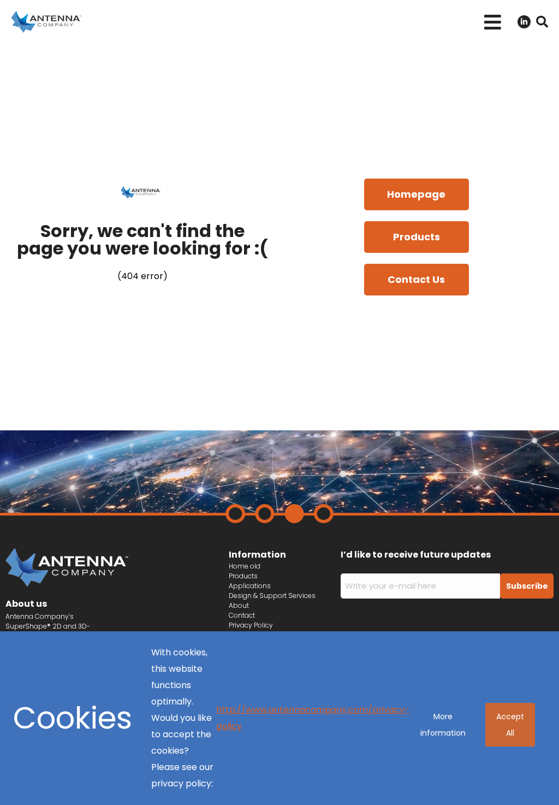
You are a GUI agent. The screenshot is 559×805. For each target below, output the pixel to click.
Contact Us (416, 279)
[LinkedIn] (524, 21)
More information (443, 724)
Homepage (416, 194)
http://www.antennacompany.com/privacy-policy (312, 717)
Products (416, 237)
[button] (492, 22)
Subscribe (527, 586)
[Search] (542, 22)
